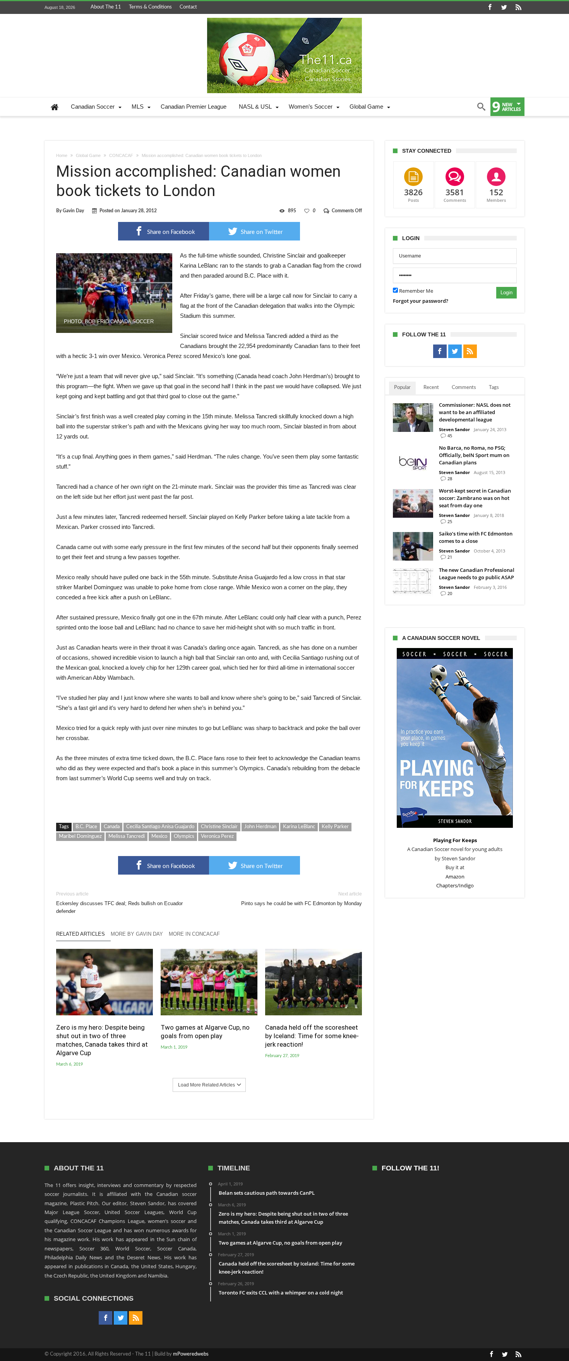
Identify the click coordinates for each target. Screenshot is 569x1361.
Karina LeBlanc (299, 826)
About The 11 (106, 7)
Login (506, 292)
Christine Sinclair (219, 826)
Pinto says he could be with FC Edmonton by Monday (301, 898)
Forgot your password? (420, 300)
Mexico (159, 836)
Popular (402, 387)
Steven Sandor (454, 429)
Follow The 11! (410, 1168)
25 (449, 521)
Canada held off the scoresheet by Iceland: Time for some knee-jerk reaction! (312, 1035)
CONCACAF (121, 155)
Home (61, 155)
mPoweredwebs (191, 1354)
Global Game (88, 155)
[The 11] (284, 17)
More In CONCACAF (194, 934)
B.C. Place (86, 826)
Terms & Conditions (150, 7)
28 (449, 478)
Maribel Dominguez (80, 836)
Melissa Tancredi (126, 836)
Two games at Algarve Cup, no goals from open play (205, 1031)
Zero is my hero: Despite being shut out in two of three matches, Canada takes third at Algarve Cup (102, 1040)
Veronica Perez (217, 836)
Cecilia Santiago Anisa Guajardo (160, 826)
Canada (112, 826)
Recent (431, 387)
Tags (494, 387)
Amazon (455, 876)
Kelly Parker (335, 826)
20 (449, 593)
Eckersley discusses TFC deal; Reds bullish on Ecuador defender (119, 902)
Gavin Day (73, 210)
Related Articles (80, 934)
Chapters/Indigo (455, 885)
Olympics (184, 836)
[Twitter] (504, 7)
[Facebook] (489, 7)
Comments (464, 387)
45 (449, 435)
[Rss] (518, 7)
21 (449, 557)
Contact (188, 7)
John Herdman (260, 826)
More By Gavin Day (137, 934)
